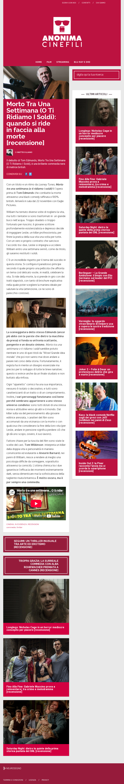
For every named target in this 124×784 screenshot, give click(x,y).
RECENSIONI (33, 524)
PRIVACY (45, 780)
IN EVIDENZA (21, 524)
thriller (19, 527)
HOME (39, 62)
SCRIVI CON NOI (69, 3)
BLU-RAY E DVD (82, 62)
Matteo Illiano (24, 152)
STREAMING (62, 62)
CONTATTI (86, 3)
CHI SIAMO (100, 3)
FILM (49, 62)
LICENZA (32, 780)
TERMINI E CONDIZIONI (13, 780)
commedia (11, 527)
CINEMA (10, 524)
